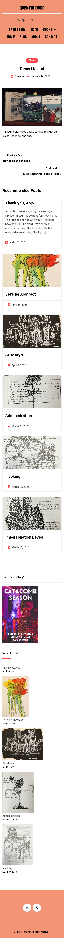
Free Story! (17, 30)
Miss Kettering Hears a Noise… (42, 173)
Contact (51, 37)
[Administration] (18, 793)
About (35, 37)
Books (47, 30)
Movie (11, 37)
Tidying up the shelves (16, 160)
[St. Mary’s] (22, 744)
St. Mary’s (14, 355)
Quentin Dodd (32, 8)
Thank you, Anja (19, 203)
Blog (23, 37)
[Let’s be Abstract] (15, 697)
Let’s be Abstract (20, 294)
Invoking (12, 476)
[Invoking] (17, 845)
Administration (18, 415)
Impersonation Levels (24, 537)
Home (34, 30)
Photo (32, 60)
